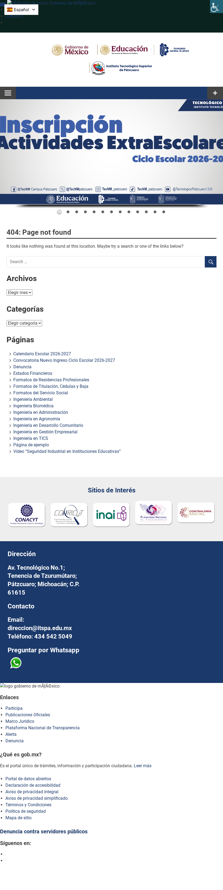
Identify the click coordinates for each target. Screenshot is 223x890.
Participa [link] (14, 708)
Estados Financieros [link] (32, 373)
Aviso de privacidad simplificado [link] (36, 798)
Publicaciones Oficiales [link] (27, 714)
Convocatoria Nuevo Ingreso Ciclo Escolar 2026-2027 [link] (64, 360)
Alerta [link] (11, 734)
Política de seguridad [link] (25, 811)
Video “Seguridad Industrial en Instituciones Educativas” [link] (67, 451)
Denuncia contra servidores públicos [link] (44, 831)
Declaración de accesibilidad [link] (32, 785)
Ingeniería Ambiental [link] (33, 399)
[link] (216, 6)
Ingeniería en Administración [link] (40, 412)
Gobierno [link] (14, 16)
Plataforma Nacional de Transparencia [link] (42, 727)
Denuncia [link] (22, 366)
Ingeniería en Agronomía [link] (36, 418)
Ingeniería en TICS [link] (30, 438)
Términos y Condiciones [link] (28, 804)
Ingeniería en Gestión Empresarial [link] (45, 431)
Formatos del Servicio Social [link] (40, 392)
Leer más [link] (142, 765)
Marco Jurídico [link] (19, 721)
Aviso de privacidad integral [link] (31, 791)
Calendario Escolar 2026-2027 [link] (42, 353)
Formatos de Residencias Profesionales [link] (51, 379)
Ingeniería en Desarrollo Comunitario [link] (48, 425)
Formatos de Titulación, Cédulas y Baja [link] (50, 386)
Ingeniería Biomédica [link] (33, 405)
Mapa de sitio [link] (18, 817)
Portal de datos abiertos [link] (28, 778)
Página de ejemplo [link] (31, 444)
